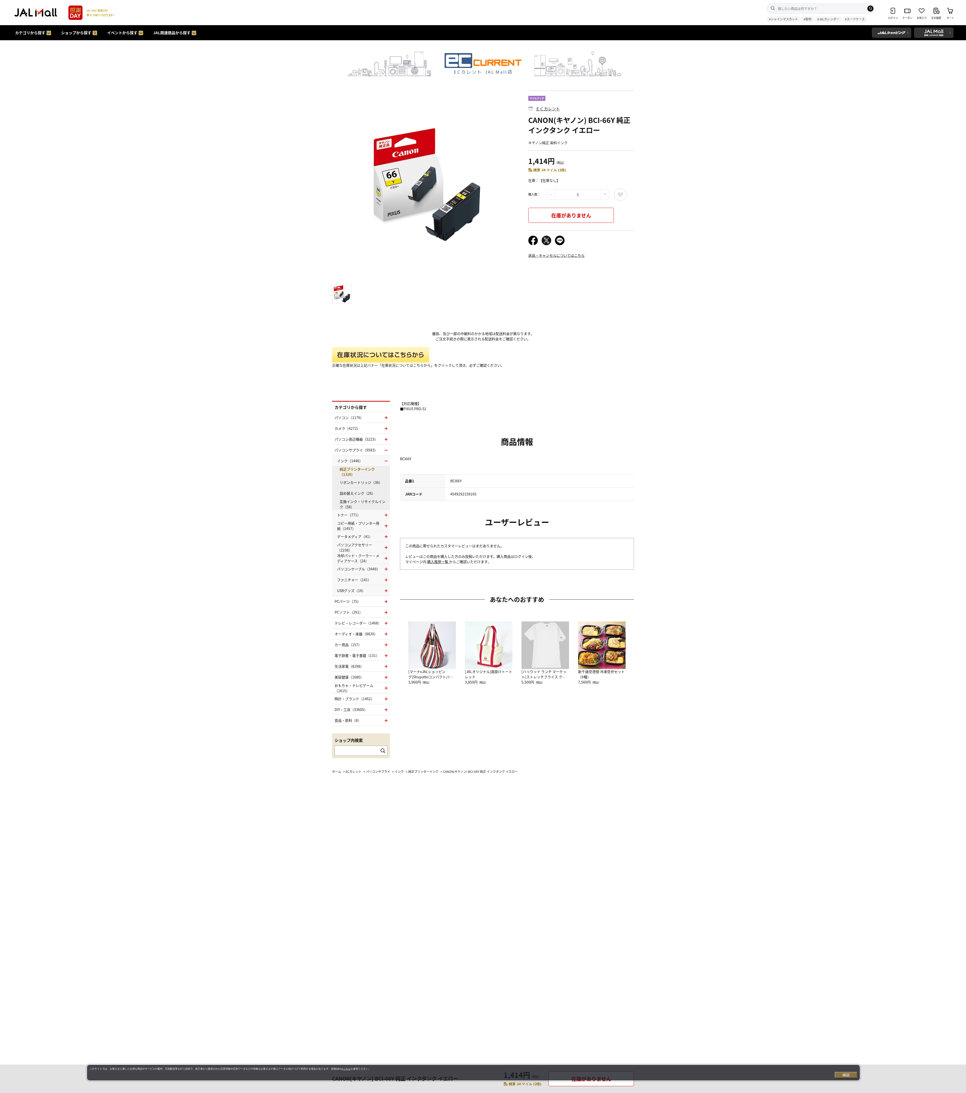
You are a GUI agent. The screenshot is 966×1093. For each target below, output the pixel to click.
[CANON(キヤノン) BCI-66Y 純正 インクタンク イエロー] (426, 185)
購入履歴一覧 (438, 561)
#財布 (808, 19)
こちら (347, 1068)
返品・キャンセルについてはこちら (556, 255)
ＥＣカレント (548, 109)
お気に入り (620, 194)
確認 (846, 1075)
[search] (870, 9)
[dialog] (473, 1072)
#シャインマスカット (783, 19)
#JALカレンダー (828, 19)
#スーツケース (855, 19)
